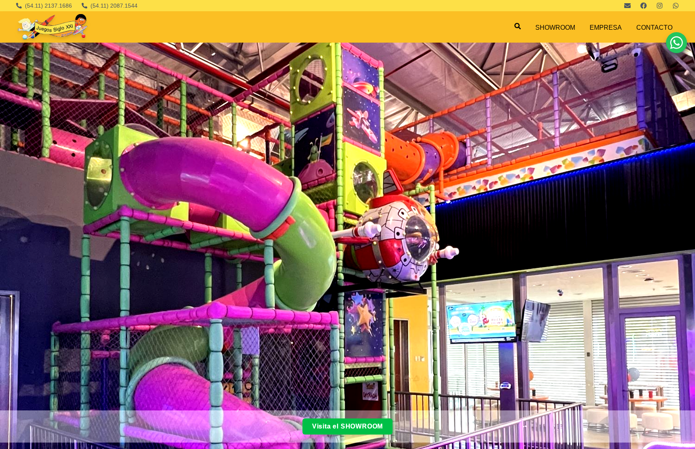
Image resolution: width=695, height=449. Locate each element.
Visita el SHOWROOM (347, 426)
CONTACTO (654, 27)
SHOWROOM (555, 27)
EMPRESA (606, 27)
